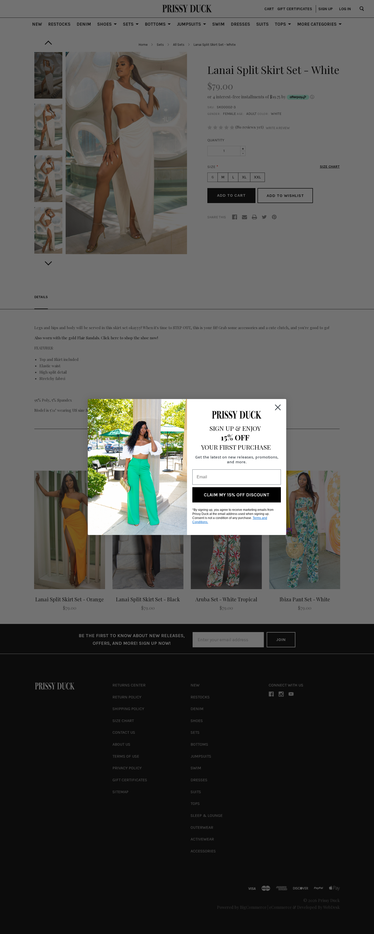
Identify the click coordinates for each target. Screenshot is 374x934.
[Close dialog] (277, 407)
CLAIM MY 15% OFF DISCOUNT (236, 495)
